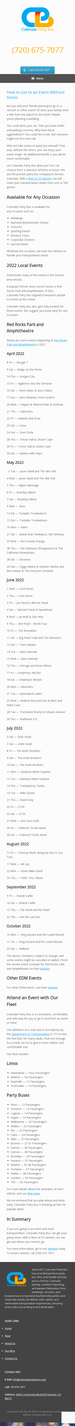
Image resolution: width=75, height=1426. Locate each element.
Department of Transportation (31, 1034)
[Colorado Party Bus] (37, 19)
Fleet (7, 1336)
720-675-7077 (17, 1387)
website (45, 968)
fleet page (33, 1193)
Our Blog (10, 1351)
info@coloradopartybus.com (29, 1379)
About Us (10, 1343)
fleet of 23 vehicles (40, 178)
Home (8, 1328)
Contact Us (11, 1358)
